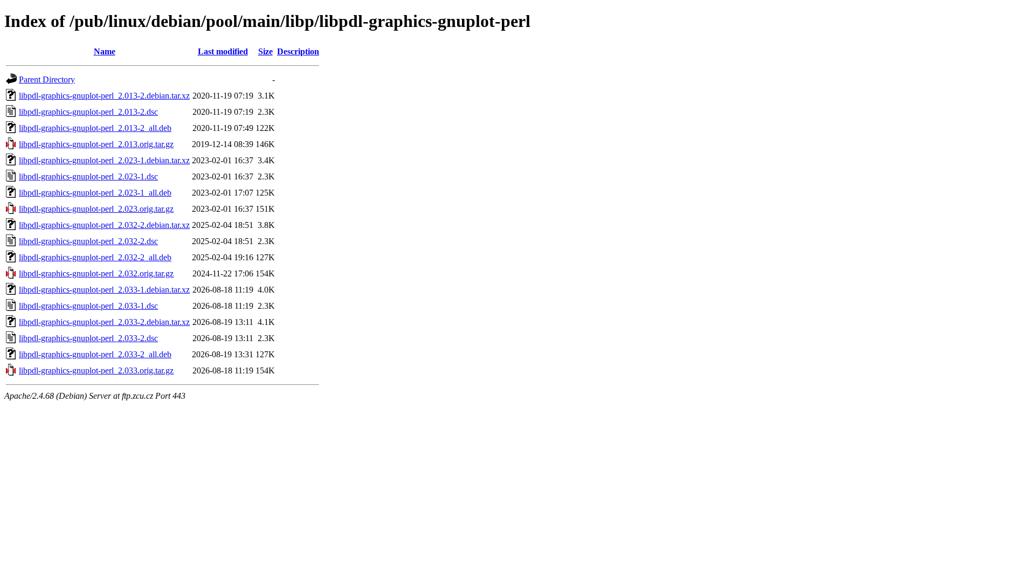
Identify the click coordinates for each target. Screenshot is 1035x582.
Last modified (223, 51)
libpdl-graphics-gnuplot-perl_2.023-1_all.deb (95, 192)
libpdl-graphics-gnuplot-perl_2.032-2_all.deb (95, 257)
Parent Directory (47, 79)
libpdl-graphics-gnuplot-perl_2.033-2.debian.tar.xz (104, 322)
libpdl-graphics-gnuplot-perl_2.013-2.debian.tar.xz (104, 95)
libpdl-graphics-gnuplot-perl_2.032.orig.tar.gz (96, 273)
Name (104, 51)
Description (298, 51)
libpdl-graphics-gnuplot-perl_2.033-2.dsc (88, 338)
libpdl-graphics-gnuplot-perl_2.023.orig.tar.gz (96, 208)
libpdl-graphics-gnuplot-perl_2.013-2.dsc (88, 111)
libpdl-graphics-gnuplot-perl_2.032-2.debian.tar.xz (104, 225)
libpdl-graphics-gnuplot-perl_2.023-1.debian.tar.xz (104, 160)
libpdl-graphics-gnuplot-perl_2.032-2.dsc (88, 241)
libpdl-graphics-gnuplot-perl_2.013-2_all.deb (95, 128)
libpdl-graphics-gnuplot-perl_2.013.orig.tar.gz (96, 144)
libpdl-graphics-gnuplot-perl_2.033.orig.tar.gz (96, 370)
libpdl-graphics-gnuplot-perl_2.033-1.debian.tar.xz (104, 289)
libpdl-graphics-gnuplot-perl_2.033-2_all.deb (95, 354)
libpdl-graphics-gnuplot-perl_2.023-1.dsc (88, 176)
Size (265, 51)
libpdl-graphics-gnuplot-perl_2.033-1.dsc (88, 305)
